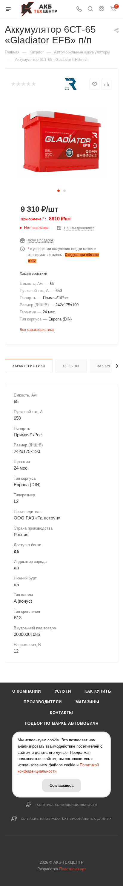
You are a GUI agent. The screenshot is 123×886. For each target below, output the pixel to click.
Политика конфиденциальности (66, 804)
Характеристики (28, 366)
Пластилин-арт (72, 869)
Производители (42, 702)
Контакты (61, 712)
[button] (58, 191)
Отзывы (71, 366)
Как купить (97, 691)
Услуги (63, 691)
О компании (26, 691)
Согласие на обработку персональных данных (66, 818)
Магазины (87, 702)
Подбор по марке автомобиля (62, 723)
